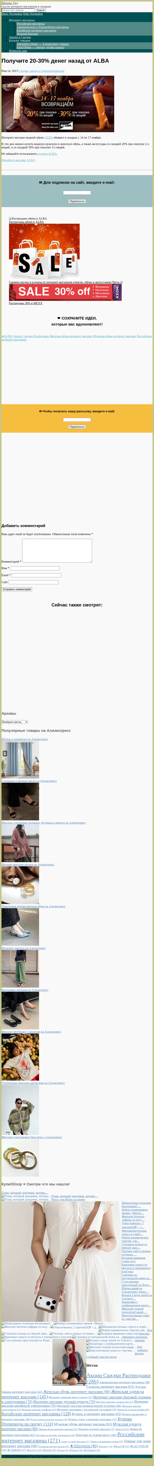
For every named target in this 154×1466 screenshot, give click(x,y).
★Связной (76, 1450)
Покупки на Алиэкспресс (96, 1435)
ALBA (49, 137)
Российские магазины (31, 23)
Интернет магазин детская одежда (64, 1401)
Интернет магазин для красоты (114, 1401)
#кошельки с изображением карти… (136, 1303)
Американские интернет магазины (124, 1382)
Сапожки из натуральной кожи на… (137, 1276)
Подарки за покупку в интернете (55, 1435)
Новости (122, 1429)
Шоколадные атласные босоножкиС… (136, 1204)
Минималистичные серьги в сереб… (134, 1232)
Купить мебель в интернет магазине (49, 1419)
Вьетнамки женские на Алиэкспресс (25, 990)
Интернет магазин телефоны (39, 1409)
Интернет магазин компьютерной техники (89, 1406)
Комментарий (11, 561)
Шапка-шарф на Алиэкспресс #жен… (135, 1290)
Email (6, 575)
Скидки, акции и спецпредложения (41, 70)
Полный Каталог (27, 33)
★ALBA (7, 336)
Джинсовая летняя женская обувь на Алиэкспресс (34, 906)
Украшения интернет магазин (53, 1446)
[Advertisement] (77, 374)
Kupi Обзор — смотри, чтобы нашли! (40, 47)
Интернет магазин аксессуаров (70, 1397)
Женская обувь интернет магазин (71, 336)
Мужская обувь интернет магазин (114, 336)
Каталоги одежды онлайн (133, 1409)
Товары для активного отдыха (106, 1441)
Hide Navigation (33, 13)
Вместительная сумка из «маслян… (135, 1317)
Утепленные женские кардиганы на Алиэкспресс (33, 1083)
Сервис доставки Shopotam (75, 1441)
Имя (5, 568)
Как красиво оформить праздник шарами (137, 1335)
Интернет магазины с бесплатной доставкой (87, 1409)
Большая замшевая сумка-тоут (133, 1259)
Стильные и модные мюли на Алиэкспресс (29, 781)
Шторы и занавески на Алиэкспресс (25, 739)
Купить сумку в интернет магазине (92, 1419)
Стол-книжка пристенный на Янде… (137, 1283)
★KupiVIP (121, 1446)
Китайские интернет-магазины (36, 30)
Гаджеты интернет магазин (110, 1387)
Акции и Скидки (20, 37)
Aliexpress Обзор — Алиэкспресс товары (43, 44)
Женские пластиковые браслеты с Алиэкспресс (32, 1137)
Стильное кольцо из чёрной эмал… (134, 1246)
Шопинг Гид (10, 3)
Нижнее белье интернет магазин (58, 1429)
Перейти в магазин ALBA (18, 160)
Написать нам (18, 50)
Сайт (5, 582)
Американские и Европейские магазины (43, 27)
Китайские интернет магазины (36, 1413)
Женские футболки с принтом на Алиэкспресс (31, 1031)
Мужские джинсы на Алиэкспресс (24, 948)
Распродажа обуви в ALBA (26, 221)
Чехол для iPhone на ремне (68, 1199)
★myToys (34, 1450)
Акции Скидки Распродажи (31, 336)
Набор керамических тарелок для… (135, 1239)
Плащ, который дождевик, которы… (25, 1192)
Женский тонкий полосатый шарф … (134, 1310)
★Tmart (63, 1450)
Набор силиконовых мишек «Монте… (135, 1211)
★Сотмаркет (92, 1450)
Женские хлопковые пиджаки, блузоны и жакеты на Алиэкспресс (44, 822)
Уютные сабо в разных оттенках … (136, 1252)
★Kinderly (106, 1446)
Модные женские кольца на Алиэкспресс (28, 864)
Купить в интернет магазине (97, 1414)
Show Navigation (12, 13)
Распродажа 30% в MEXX (25, 303)
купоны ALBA (47, 153)
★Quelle (49, 1450)
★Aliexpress (84, 1446)
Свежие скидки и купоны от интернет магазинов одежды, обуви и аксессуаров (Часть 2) (66, 282)
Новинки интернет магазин (96, 1429)
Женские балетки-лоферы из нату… (133, 1218)
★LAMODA (16, 1450)
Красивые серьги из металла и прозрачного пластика (136, 1268)
